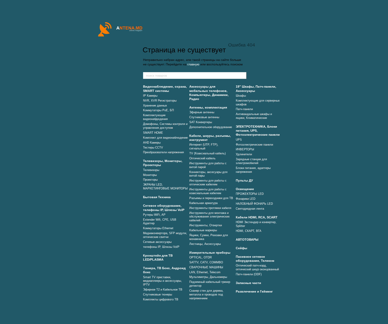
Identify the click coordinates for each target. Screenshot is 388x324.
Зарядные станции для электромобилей (251, 161)
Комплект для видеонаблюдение (165, 137)
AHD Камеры (152, 142)
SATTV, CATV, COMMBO (206, 262)
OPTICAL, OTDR (200, 257)
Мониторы (150, 175)
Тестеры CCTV (153, 147)
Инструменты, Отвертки (205, 225)
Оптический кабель (202, 158)
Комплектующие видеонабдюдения (155, 117)
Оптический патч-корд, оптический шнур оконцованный (257, 267)
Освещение (245, 189)
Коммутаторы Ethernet (158, 228)
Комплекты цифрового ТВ (160, 299)
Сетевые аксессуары (157, 242)
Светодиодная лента (250, 208)
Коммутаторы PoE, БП (158, 110)
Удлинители (244, 154)
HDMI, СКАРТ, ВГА (248, 231)
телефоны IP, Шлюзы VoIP (161, 247)
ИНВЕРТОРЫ (245, 149)
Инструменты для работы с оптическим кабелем (208, 182)
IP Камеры (150, 95)
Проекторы (150, 179)
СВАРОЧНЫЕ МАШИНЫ (206, 267)
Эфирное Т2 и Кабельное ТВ (162, 289)
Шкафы (241, 95)
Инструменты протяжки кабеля (210, 208)
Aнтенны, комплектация (208, 107)
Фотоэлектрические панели (254, 144)
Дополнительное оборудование (210, 127)
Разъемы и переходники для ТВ (211, 198)
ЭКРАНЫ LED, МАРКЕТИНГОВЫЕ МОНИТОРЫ (165, 186)
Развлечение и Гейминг (254, 291)
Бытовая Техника (157, 197)
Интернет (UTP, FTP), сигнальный (203, 146)
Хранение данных (155, 105)
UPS (239, 139)
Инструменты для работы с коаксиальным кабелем (208, 191)
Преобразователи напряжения (163, 152)
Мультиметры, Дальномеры (208, 277)
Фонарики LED (245, 198)
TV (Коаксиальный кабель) (207, 153)
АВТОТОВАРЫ (247, 239)
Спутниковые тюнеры (157, 294)
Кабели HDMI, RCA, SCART (257, 217)
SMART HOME (153, 132)
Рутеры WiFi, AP (154, 214)
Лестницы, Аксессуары (205, 244)
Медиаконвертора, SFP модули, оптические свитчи (165, 235)
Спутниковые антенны (204, 117)
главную (193, 64)
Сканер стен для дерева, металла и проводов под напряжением (206, 294)
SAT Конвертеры (200, 122)
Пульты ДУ (244, 180)
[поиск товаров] (242, 75)
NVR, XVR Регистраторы (159, 100)
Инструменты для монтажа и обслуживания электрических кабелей (209, 216)
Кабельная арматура (203, 203)
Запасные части (248, 283)
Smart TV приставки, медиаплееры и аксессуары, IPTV (162, 280)
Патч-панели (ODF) (249, 274)
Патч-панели (244, 109)
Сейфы (241, 248)
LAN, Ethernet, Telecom (204, 272)
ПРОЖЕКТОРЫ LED (250, 193)
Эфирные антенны (201, 112)
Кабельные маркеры (203, 230)
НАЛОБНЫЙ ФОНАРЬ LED (254, 203)
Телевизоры (151, 170)
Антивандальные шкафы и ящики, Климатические (254, 116)
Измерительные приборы (209, 252)
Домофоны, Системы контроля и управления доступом (165, 125)
